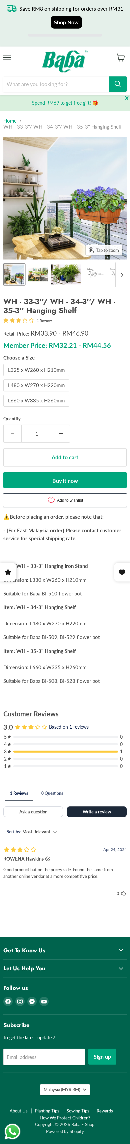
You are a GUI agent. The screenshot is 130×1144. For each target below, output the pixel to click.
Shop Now (66, 22)
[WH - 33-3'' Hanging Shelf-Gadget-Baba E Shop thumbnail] (66, 274)
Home (10, 121)
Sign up (102, 1056)
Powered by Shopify (65, 1131)
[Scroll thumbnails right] (120, 274)
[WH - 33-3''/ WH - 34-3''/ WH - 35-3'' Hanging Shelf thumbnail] (14, 274)
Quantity (12, 418)
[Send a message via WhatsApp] (12, 1131)
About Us (19, 1110)
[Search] (118, 84)
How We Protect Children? (65, 1117)
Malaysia (62, 1089)
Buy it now (65, 480)
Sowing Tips (78, 1110)
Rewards (105, 1110)
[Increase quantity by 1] (61, 434)
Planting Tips (47, 1110)
